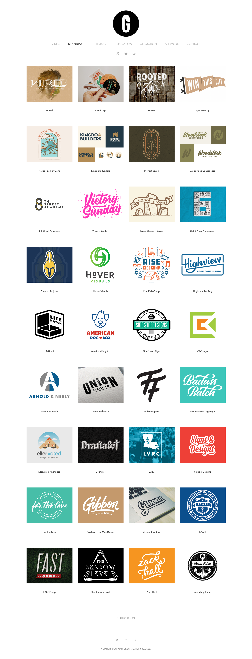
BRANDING (76, 44)
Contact (193, 44)
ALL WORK (172, 44)
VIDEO (56, 44)
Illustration (123, 44)
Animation (148, 44)
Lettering (99, 44)
